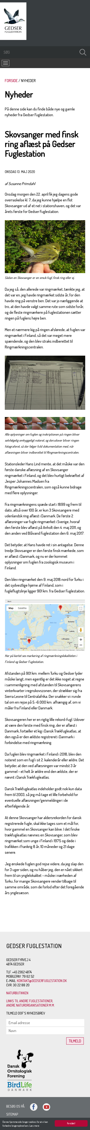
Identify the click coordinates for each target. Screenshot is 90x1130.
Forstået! (71, 1123)
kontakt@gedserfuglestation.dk (42, 981)
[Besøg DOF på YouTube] (44, 1106)
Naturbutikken (17, 993)
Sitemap (12, 1114)
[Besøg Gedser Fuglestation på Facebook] (32, 1106)
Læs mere (34, 1125)
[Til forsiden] (14, 38)
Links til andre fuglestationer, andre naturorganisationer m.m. (30, 1003)
